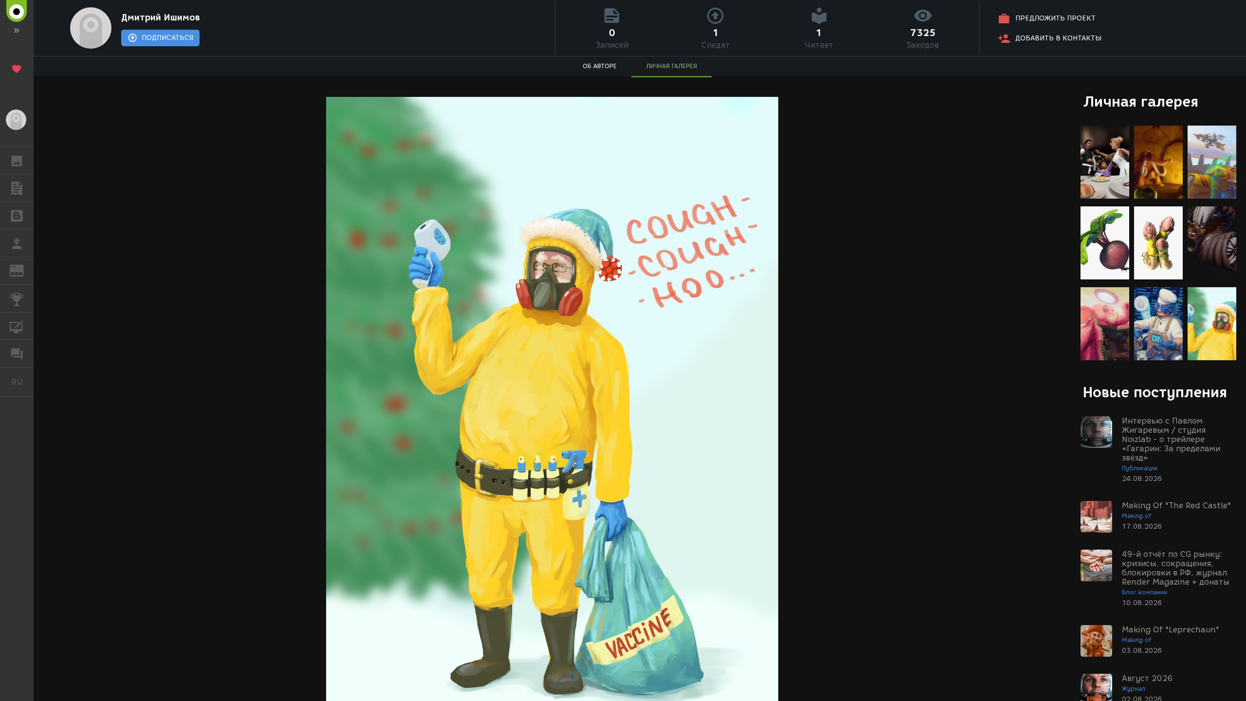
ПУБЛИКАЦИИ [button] (17, 188)
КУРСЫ (17, 326)
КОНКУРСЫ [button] (17, 298)
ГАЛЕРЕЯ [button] (17, 160)
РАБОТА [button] (17, 243)
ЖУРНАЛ (23, 270)
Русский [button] (22, 382)
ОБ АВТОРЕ (600, 66)
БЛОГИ (17, 215)
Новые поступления (1155, 392)
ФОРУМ (17, 353)
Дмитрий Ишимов (160, 17)
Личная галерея (1140, 101)
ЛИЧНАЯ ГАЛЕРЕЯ (671, 66)
